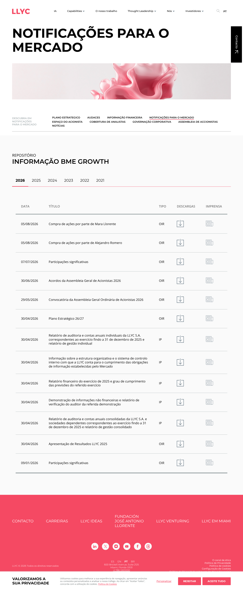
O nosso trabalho (106, 11)
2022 (84, 180)
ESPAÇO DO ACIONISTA (67, 121)
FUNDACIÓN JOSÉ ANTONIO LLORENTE (129, 521)
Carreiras (57, 521)
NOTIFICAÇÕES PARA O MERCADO (171, 117)
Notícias (58, 125)
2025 (36, 180)
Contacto (236, 42)
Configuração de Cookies (216, 568)
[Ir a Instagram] (116, 546)
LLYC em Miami (216, 521)
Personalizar (164, 581)
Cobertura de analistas (108, 121)
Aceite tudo (217, 581)
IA (55, 11)
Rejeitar (189, 581)
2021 (100, 180)
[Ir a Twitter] (105, 546)
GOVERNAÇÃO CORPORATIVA (152, 121)
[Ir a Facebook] (137, 546)
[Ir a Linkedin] (94, 546)
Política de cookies (220, 566)
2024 (52, 180)
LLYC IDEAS (91, 521)
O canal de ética (221, 560)
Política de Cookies (107, 583)
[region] (121, 581)
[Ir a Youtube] (126, 546)
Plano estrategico (66, 117)
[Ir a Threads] (148, 546)
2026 (20, 180)
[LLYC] (21, 11)
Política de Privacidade (218, 563)
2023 (68, 180)
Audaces (93, 117)
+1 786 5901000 (121, 570)
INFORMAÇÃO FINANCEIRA (124, 117)
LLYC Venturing (172, 521)
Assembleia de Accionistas (198, 121)
